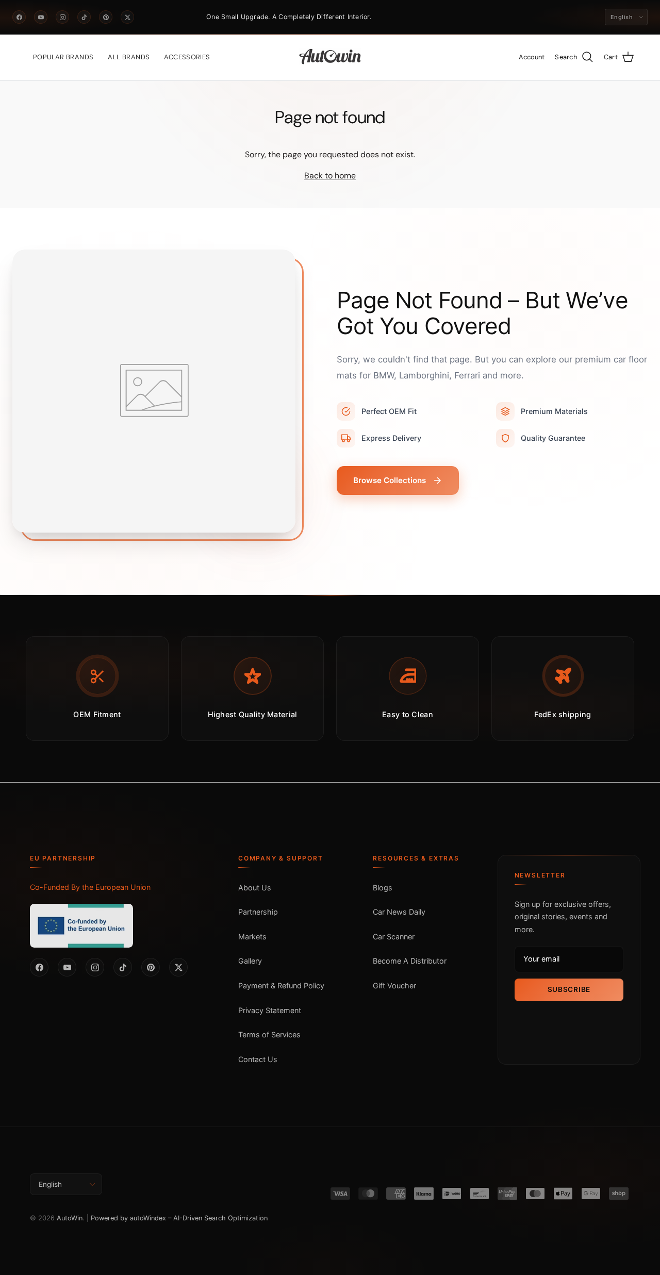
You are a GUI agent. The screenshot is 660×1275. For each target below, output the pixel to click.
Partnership (258, 911)
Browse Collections (389, 480)
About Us (254, 887)
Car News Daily (399, 911)
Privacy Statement (269, 1010)
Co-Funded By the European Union (90, 887)
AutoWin (69, 1218)
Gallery (250, 960)
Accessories (187, 57)
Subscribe (569, 989)
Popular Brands (63, 57)
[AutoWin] (330, 57)
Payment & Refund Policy (281, 985)
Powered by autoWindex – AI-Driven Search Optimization (179, 1218)
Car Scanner (394, 936)
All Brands (129, 57)
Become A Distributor (410, 960)
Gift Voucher (394, 985)
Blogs (382, 887)
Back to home (330, 175)
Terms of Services (269, 1034)
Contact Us (257, 1059)
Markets (252, 936)
